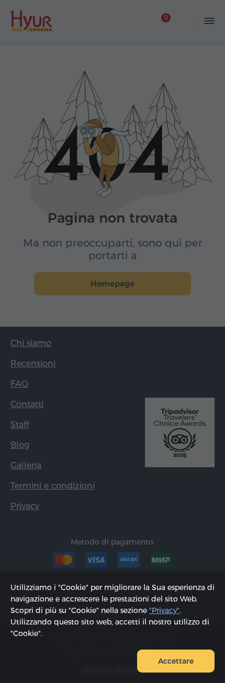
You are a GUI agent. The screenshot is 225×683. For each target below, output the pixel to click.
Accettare (176, 661)
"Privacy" (164, 610)
